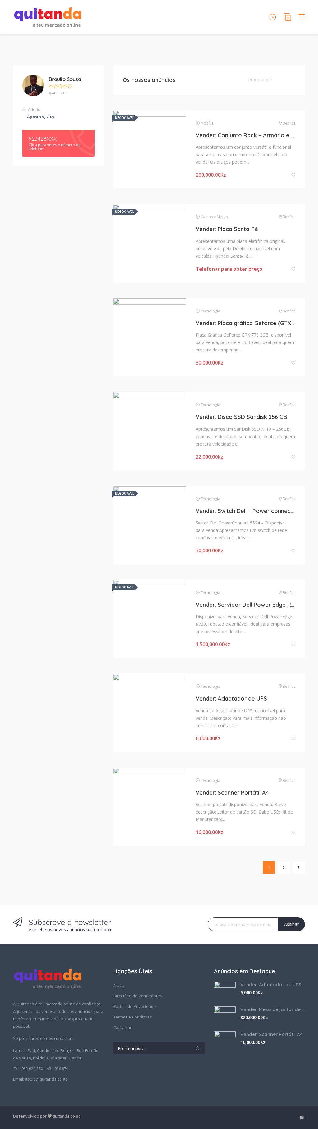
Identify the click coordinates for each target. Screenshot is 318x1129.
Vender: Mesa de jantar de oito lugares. (272, 1009)
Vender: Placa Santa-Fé (227, 229)
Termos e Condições (132, 1017)
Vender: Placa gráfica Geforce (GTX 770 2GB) (246, 323)
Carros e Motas (214, 217)
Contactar (122, 1027)
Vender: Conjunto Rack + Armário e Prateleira (246, 135)
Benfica (289, 123)
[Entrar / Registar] (272, 17)
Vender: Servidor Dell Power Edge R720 (246, 604)
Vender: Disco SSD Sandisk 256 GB (241, 416)
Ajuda (118, 985)
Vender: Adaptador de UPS (231, 698)
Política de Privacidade (134, 1006)
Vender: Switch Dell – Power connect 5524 (246, 511)
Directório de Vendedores (137, 996)
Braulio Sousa (65, 79)
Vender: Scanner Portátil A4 (232, 792)
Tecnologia (210, 311)
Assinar (291, 924)
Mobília (207, 123)
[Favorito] (293, 174)
